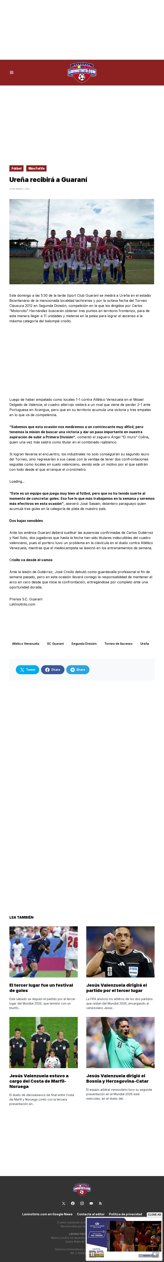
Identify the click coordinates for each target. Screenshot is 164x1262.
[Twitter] (63, 1203)
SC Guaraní (55, 643)
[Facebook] (72, 1203)
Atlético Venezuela (25, 643)
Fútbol (16, 168)
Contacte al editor (91, 1214)
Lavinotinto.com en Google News (47, 1214)
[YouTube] (91, 1203)
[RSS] (100, 1203)
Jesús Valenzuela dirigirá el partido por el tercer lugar (116, 988)
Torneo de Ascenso (118, 643)
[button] (11, 72)
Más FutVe (36, 168)
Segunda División (84, 643)
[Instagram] (82, 1203)
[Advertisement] (82, 30)
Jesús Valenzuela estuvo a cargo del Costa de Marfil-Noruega (39, 1081)
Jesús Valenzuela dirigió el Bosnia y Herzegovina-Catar (117, 1078)
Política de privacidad (125, 1214)
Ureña (144, 643)
